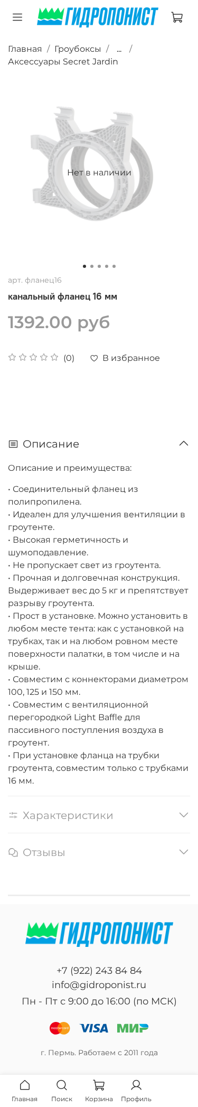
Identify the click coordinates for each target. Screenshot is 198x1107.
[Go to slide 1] (84, 266)
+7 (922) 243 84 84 (99, 970)
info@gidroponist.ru (99, 985)
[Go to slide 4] (106, 266)
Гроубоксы (77, 49)
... (119, 49)
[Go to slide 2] (91, 266)
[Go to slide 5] (114, 266)
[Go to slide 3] (99, 266)
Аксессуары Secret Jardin (63, 62)
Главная (25, 49)
